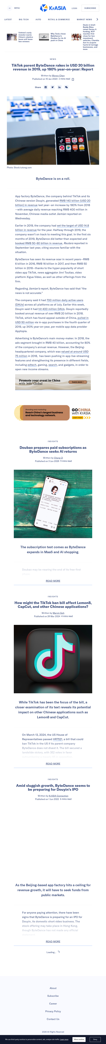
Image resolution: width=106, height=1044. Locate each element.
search (52, 364)
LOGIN (74, 8)
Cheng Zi (58, 457)
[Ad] (53, 413)
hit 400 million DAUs (51, 309)
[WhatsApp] (66, 87)
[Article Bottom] (53, 382)
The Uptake (58, 969)
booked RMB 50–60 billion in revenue (38, 243)
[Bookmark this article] (73, 79)
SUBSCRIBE (90, 8)
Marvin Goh (58, 613)
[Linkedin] (59, 87)
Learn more (64, 1039)
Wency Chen (58, 75)
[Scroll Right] (99, 19)
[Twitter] (52, 87)
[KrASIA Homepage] (53, 8)
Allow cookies (79, 1039)
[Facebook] (45, 87)
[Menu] (9, 8)
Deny (95, 1039)
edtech (32, 364)
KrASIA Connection (58, 795)
